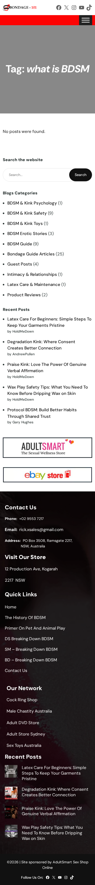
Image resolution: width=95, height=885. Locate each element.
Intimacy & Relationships (32, 274)
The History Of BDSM (25, 617)
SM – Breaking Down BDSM (31, 649)
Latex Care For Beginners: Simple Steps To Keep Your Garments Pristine (54, 773)
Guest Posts (19, 264)
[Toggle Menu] (86, 20)
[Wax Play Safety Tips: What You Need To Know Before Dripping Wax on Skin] (11, 832)
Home (10, 607)
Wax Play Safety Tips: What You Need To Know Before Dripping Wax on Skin (52, 832)
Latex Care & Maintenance (33, 284)
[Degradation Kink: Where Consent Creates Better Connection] (11, 794)
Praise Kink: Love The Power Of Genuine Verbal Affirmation (52, 811)
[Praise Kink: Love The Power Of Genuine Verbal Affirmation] (11, 813)
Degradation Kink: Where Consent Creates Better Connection (55, 792)
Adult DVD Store (23, 722)
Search (80, 174)
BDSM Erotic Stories (27, 233)
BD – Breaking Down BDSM (31, 660)
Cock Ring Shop (22, 699)
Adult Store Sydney (26, 734)
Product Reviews (24, 295)
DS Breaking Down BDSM (29, 638)
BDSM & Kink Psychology (32, 203)
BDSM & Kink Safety (27, 213)
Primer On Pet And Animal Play (35, 628)
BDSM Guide (19, 244)
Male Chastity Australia (29, 711)
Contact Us (16, 670)
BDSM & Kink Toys (25, 223)
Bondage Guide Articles (31, 254)
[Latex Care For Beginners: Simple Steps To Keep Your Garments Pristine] (11, 772)
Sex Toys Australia (24, 745)
